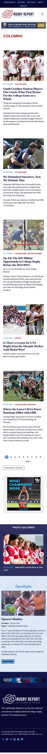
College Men (20, 84)
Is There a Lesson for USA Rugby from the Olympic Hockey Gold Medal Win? (23, 346)
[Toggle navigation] (42, 14)
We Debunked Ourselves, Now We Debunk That (22, 178)
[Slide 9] (37, 662)
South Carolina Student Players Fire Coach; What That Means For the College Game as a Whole (23, 94)
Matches (21, 2)
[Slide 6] (27, 662)
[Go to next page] (22, 461)
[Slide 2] (13, 662)
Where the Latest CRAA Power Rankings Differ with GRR (22, 411)
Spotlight (31, 2)
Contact (23, 6)
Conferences (10, 2)
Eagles (18, 338)
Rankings (31, 405)
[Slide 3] (16, 662)
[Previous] (5, 554)
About (40, 2)
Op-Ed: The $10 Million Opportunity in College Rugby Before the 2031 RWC (21, 261)
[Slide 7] (30, 662)
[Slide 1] (9, 662)
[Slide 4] (20, 662)
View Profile (8, 660)
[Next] (41, 554)
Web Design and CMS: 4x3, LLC (30, 732)
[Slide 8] (33, 662)
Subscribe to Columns (14, 468)
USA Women (12, 626)
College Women (34, 253)
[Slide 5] (23, 662)
